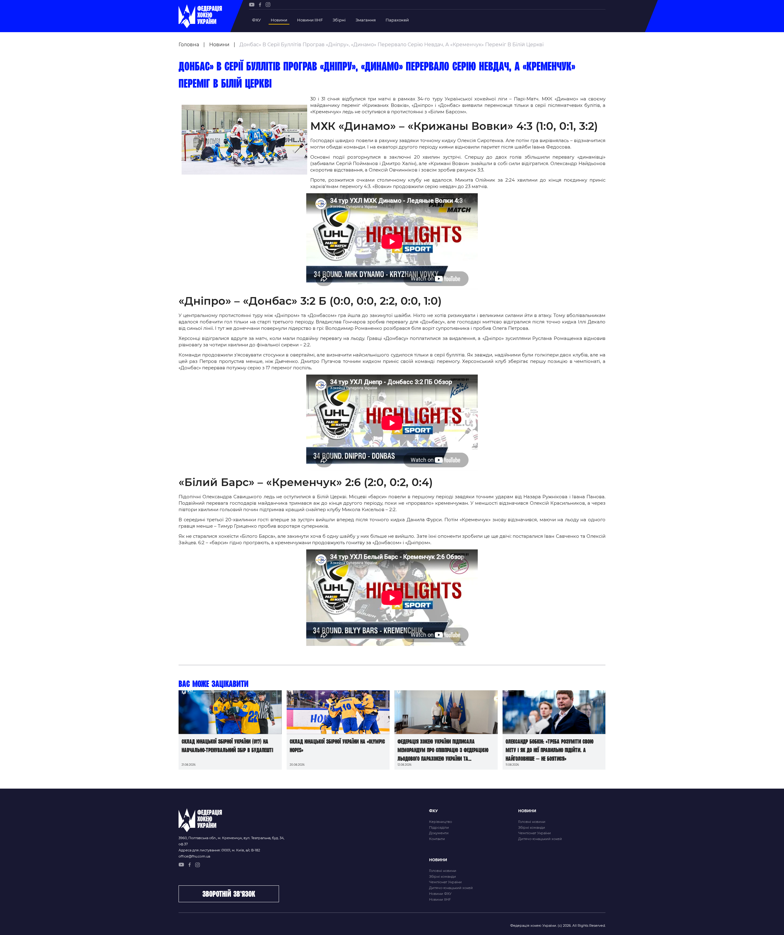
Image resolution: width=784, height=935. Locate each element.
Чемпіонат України (534, 833)
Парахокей (397, 19)
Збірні (339, 19)
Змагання (366, 19)
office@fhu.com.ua (194, 856)
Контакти (437, 839)
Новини (279, 19)
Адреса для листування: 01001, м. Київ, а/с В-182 (219, 850)
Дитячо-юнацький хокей (540, 839)
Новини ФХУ (440, 894)
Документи (439, 833)
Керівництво (440, 822)
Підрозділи (439, 827)
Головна (189, 44)
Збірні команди (531, 827)
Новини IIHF (310, 19)
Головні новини (531, 822)
